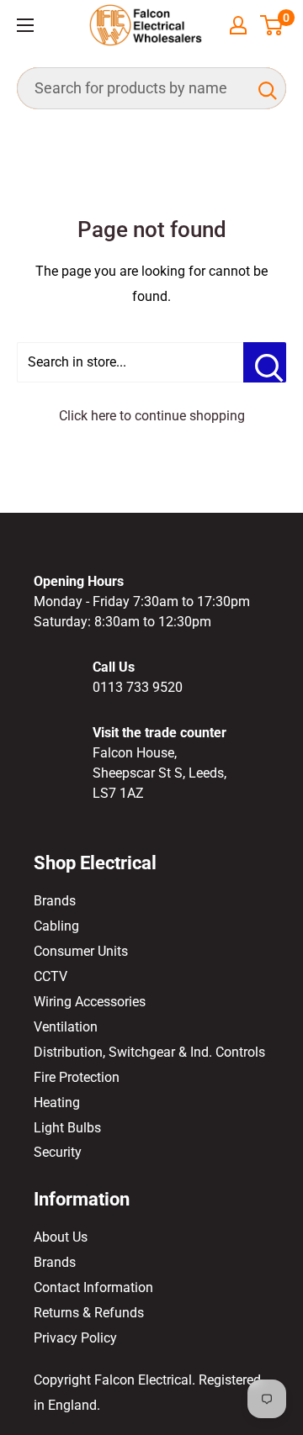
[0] (272, 25)
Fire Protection (77, 1077)
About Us (61, 1237)
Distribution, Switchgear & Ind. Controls (149, 1052)
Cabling (56, 926)
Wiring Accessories (90, 1002)
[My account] (238, 25)
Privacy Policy (75, 1338)
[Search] (265, 88)
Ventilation (66, 1027)
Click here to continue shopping (152, 416)
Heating (57, 1103)
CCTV (50, 976)
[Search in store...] (264, 362)
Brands (55, 901)
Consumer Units (81, 951)
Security (58, 1152)
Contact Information (93, 1287)
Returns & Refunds (89, 1313)
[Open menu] (25, 25)
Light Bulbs (67, 1128)
